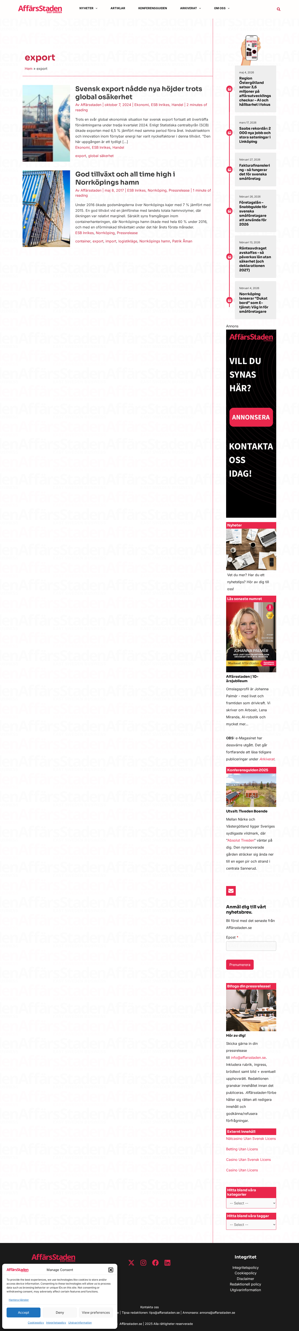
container (82, 241)
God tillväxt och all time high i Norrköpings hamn (125, 178)
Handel (177, 104)
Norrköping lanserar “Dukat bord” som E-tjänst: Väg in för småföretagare (253, 303)
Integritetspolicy (56, 1322)
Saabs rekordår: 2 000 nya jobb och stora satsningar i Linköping (255, 135)
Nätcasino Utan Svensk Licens (251, 1138)
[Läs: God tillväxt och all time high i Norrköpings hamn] (46, 208)
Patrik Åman (182, 241)
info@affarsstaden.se (248, 1057)
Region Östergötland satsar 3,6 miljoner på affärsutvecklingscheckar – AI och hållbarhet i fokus (255, 91)
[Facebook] (155, 1262)
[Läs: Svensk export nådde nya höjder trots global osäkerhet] (46, 123)
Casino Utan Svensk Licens (248, 1159)
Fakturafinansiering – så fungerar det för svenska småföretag (254, 172)
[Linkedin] (167, 1262)
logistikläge (127, 241)
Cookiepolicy (36, 1322)
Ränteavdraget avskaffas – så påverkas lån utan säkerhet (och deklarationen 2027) (255, 259)
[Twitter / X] (131, 1262)
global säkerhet (101, 156)
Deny (60, 1312)
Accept (23, 1312)
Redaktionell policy (245, 1284)
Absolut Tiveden (240, 840)
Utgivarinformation (80, 1322)
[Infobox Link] (251, 562)
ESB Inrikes (160, 104)
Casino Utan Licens (242, 1170)
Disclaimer (245, 1278)
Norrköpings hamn (154, 241)
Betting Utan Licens (242, 1149)
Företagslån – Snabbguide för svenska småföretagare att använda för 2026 (253, 213)
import (111, 241)
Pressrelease (179, 190)
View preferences (96, 1312)
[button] (111, 1270)
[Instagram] (143, 1262)
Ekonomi (141, 104)
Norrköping (157, 190)
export (80, 156)
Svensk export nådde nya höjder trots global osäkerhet (138, 93)
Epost (232, 937)
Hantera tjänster (19, 1299)
